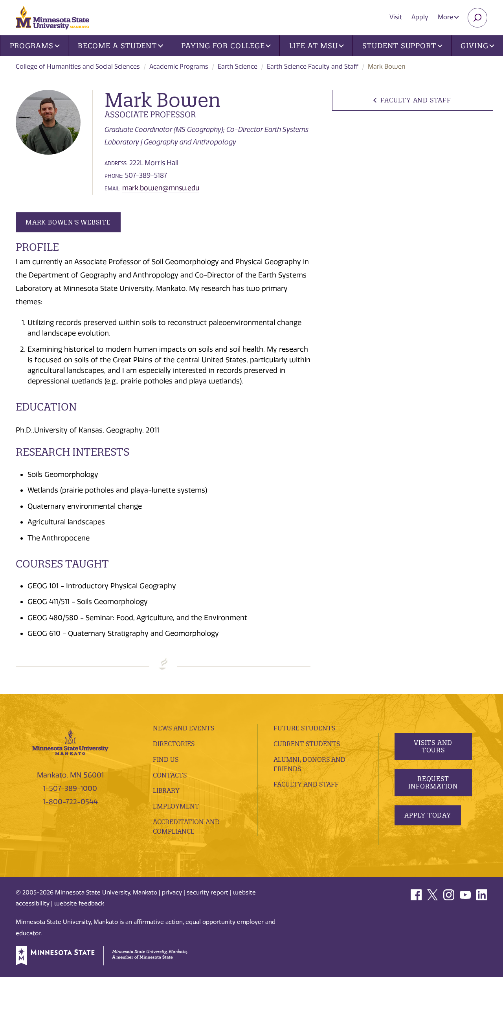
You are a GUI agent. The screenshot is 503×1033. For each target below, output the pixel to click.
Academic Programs (178, 66)
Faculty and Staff (415, 100)
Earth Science (237, 66)
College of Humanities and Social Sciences (78, 66)
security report (207, 892)
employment (176, 806)
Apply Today (427, 815)
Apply (419, 17)
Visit (395, 17)
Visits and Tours (433, 746)
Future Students (304, 728)
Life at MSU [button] (313, 45)
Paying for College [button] (222, 45)
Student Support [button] (399, 45)
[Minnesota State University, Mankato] (70, 741)
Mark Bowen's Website (68, 222)
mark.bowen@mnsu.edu (160, 188)
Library (166, 790)
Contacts (170, 775)
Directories (174, 744)
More (446, 17)
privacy (172, 892)
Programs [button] (31, 45)
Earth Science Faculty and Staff (312, 66)
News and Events (183, 728)
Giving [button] (474, 45)
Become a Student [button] (117, 45)
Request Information (433, 782)
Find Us (165, 759)
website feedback (79, 903)
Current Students (307, 744)
